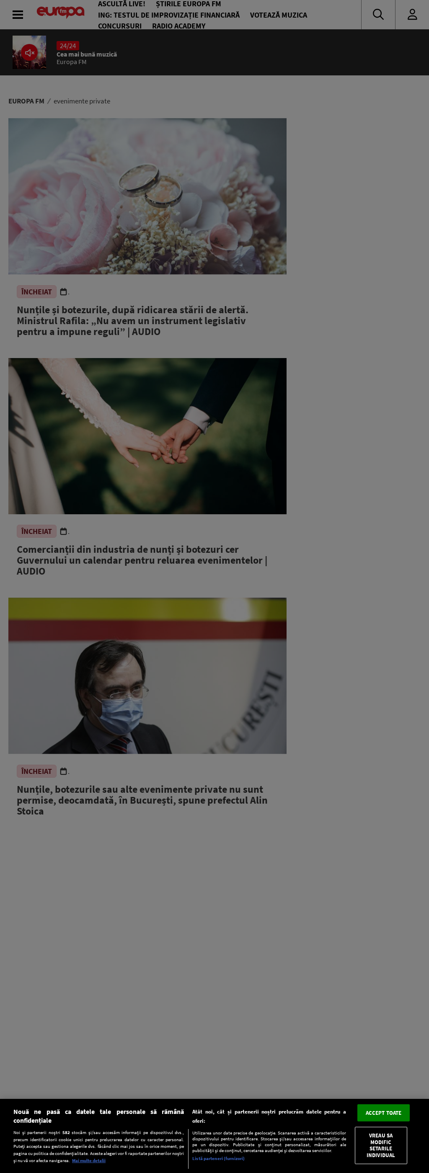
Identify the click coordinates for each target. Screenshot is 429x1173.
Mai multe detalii (89, 1160)
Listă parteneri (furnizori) (218, 1158)
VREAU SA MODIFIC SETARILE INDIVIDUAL (381, 1145)
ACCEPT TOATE (384, 1112)
